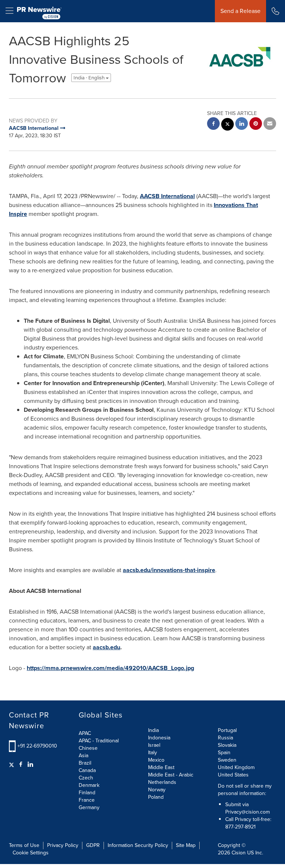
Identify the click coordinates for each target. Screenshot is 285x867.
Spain (224, 752)
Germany (89, 807)
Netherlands (162, 782)
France (87, 800)
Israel (154, 745)
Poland (156, 797)
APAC (85, 733)
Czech (86, 778)
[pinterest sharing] (255, 124)
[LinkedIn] (30, 764)
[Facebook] (20, 764)
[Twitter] (12, 764)
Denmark (89, 785)
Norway (157, 790)
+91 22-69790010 (37, 746)
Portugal (227, 730)
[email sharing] (269, 124)
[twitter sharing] (227, 125)
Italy (152, 752)
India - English (89, 78)
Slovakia (227, 745)
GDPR (93, 845)
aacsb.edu (106, 647)
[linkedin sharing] (241, 124)
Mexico (156, 760)
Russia (225, 738)
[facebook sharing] (213, 124)
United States (233, 775)
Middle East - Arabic (170, 775)
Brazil (85, 763)
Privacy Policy (62, 845)
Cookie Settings (31, 853)
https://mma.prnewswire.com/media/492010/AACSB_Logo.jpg (110, 668)
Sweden (227, 760)
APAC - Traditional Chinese (99, 744)
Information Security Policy (138, 845)
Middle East (161, 767)
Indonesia (159, 738)
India (153, 730)
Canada (87, 770)
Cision (239, 853)
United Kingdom (236, 767)
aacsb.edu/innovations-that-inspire (169, 570)
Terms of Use (24, 845)
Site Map (186, 845)
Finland (87, 793)
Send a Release (240, 11)
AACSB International (167, 196)
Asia (83, 755)
